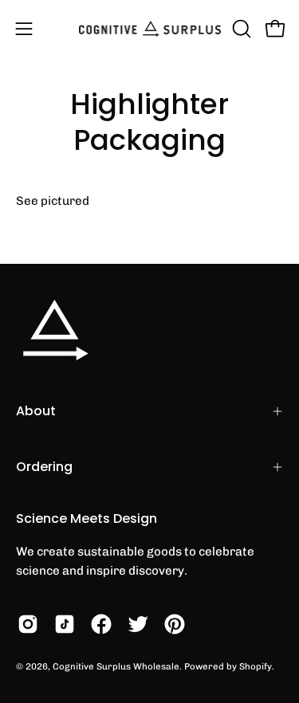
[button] (240, 29)
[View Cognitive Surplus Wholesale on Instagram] (28, 624)
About (36, 411)
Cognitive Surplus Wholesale (116, 666)
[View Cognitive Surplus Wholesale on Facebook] (101, 624)
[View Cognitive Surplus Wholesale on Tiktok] (65, 624)
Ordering (44, 467)
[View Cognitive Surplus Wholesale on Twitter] (138, 624)
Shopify (255, 666)
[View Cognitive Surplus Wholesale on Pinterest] (175, 624)
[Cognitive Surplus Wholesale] (150, 28)
